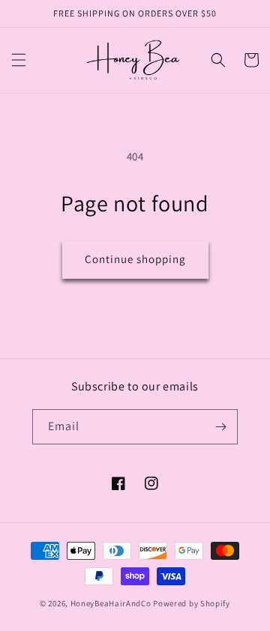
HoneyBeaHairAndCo (111, 603)
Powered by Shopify (191, 603)
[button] (18, 59)
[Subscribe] (220, 426)
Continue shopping (135, 259)
